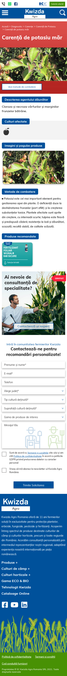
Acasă (5, 26)
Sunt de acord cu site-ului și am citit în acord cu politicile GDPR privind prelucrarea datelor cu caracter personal (36, 457)
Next (62, 165)
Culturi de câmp (14, 568)
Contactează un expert (33, 326)
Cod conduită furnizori (14, 663)
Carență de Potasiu (46, 26)
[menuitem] (41, 4)
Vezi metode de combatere (22, 86)
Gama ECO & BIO (15, 581)
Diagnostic (16, 26)
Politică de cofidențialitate (16, 656)
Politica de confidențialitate (28, 456)
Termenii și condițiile (37, 452)
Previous (4, 168)
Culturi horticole (14, 575)
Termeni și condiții (45, 656)
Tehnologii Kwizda (16, 587)
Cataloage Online (15, 593)
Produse (8, 562)
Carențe (29, 26)
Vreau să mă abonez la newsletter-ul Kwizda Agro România (35, 471)
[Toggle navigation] (5, 13)
